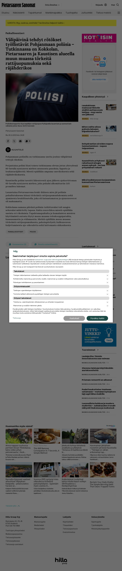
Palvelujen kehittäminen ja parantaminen (28, 282)
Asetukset (74, 318)
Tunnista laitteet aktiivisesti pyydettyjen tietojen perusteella (36, 294)
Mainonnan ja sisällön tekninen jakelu (27, 305)
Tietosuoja (17, 318)
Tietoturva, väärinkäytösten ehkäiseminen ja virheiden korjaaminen (38, 302)
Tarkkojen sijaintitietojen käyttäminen (27, 290)
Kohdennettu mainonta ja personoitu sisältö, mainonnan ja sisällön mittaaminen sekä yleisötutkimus (51, 279)
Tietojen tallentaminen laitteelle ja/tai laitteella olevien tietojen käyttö (40, 275)
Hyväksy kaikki (97, 318)
